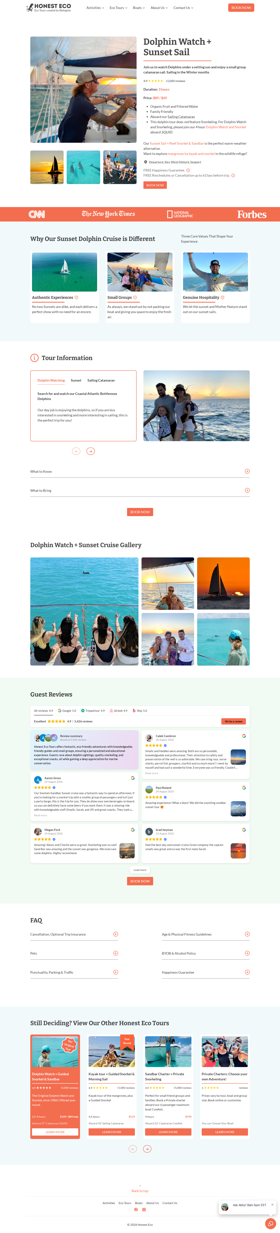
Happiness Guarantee (178, 972)
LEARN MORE (55, 1132)
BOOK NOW (241, 8)
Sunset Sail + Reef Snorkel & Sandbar (177, 143)
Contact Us (169, 1203)
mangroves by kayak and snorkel (191, 153)
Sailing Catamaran (181, 117)
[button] (67, 711)
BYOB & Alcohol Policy (179, 953)
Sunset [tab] (76, 380)
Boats (139, 1203)
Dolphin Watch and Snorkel (226, 127)
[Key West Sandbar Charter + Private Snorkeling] (168, 1051)
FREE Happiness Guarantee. (174, 170)
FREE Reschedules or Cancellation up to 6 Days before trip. (188, 175)
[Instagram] (144, 1209)
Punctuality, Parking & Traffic (51, 972)
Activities (109, 1203)
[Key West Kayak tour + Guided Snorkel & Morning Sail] (112, 1051)
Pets (33, 953)
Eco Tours (125, 1203)
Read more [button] (40, 815)
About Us (152, 1203)
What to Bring (40, 490)
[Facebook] (136, 1209)
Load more (140, 869)
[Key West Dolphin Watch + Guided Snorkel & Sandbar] (55, 1051)
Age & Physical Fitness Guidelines (187, 934)
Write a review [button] (233, 721)
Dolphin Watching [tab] (51, 380)
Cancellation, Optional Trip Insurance (58, 934)
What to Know (41, 471)
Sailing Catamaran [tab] (101, 380)
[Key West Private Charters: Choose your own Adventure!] (225, 1051)
